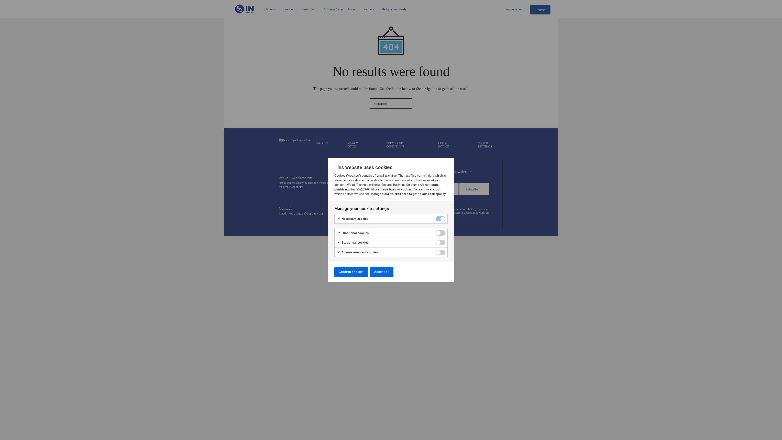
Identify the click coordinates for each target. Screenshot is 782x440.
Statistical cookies (354, 242)
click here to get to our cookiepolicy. (420, 194)
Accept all (381, 272)
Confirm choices (351, 272)
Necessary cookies (354, 219)
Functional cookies (355, 233)
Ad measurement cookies (359, 252)
